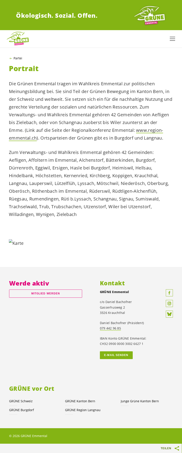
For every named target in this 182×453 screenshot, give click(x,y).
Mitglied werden (45, 293)
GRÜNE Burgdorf (21, 410)
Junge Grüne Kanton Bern (140, 401)
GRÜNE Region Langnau (83, 410)
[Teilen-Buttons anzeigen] (177, 448)
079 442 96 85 (110, 328)
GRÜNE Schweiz (21, 401)
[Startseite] (149, 15)
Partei (18, 58)
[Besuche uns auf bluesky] (169, 314)
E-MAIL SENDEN (116, 355)
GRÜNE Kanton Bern (80, 401)
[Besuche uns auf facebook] (169, 292)
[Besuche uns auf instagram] (169, 303)
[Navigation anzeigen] (172, 38)
